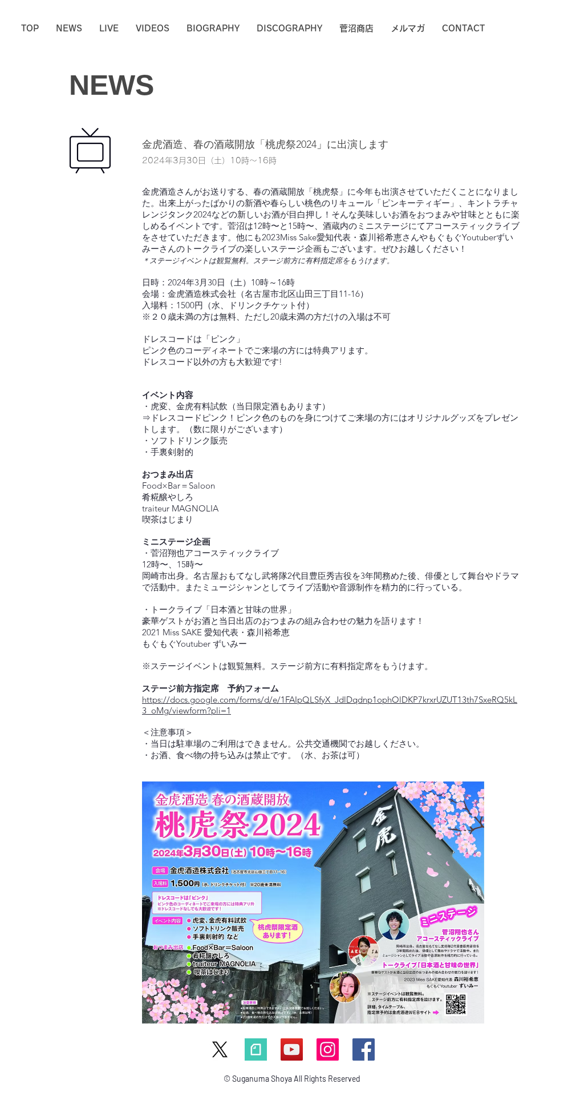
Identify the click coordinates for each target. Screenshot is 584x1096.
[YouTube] (292, 1049)
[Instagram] (328, 1049)
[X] (220, 1049)
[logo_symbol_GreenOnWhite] (256, 1049)
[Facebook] (363, 1049)
